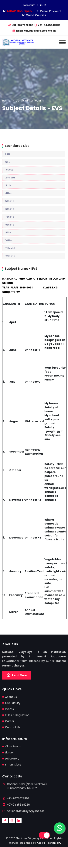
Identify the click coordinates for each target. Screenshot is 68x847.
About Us (11, 697)
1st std (9, 169)
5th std (9, 201)
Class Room (13, 746)
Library (9, 752)
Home (6, 100)
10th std (10, 240)
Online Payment (50, 11)
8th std (9, 224)
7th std (9, 217)
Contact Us (12, 727)
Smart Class (13, 764)
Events (9, 709)
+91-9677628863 (22, 25)
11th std (10, 248)
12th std (10, 256)
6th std (9, 209)
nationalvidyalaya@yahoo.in (36, 31)
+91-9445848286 (49, 25)
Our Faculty (12, 703)
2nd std (10, 177)
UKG (8, 162)
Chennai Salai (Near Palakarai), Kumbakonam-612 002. (27, 786)
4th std (9, 193)
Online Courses (36, 15)
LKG (7, 154)
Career (9, 721)
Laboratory (12, 758)
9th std (9, 232)
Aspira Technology (49, 843)
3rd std (9, 185)
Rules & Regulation (17, 715)
